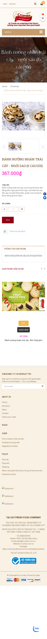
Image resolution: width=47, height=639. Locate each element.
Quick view (23, 330)
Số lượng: (6, 204)
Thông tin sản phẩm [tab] (15, 249)
